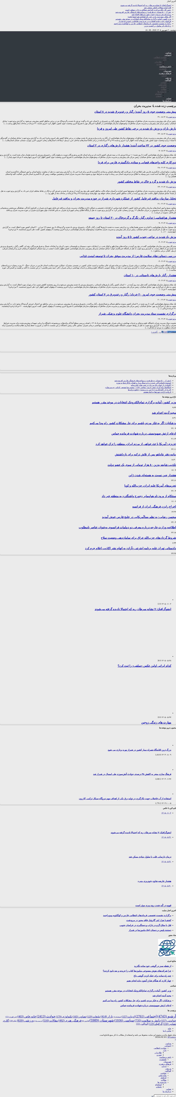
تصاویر (168, 98)
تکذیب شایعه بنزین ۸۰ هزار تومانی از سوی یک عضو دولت (142, 464)
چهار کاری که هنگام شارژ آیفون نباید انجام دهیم (149, 980)
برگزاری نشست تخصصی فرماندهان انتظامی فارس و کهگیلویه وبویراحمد (142, 24)
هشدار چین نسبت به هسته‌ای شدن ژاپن (152, 475)
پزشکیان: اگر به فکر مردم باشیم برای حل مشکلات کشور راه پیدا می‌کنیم (133, 423)
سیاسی (168, 53)
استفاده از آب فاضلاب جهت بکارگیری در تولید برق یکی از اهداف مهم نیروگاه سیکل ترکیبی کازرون (125, 798)
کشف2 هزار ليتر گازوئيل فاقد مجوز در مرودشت (148, 920)
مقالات (163, 89)
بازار (164, 60)
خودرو (159, 64)
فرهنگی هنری (69, 1020)
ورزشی (168, 78)
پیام (13, 1021)
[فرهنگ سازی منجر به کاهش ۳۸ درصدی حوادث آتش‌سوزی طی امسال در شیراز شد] (161, 770)
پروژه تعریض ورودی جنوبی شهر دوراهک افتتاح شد (151, 14)
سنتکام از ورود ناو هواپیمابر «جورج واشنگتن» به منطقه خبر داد (139, 496)
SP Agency (172, 1037)
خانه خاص (162, 85)
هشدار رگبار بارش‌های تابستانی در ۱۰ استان (150, 275)
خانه (169, 1028)
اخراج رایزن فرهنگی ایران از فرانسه (154, 506)
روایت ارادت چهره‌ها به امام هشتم (157, 392)
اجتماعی (168, 55)
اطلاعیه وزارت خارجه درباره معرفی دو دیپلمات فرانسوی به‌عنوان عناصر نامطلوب (127, 527)
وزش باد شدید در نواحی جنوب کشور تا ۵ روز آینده (146, 236)
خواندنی (163, 82)
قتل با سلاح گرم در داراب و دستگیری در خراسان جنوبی (145, 925)
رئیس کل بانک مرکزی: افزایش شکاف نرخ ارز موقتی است (148, 10)
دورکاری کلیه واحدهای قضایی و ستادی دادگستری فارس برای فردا (137, 162)
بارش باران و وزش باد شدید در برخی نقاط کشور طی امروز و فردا (136, 128)
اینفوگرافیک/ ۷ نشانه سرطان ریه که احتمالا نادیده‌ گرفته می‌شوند (145, 5)
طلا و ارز (158, 62)
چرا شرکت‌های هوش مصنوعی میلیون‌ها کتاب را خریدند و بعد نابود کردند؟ (137, 971)
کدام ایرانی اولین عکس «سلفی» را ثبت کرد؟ (144, 665)
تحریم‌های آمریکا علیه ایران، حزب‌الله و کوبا (150, 485)
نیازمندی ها (162, 92)
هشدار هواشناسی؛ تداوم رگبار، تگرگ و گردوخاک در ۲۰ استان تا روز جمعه (132, 217)
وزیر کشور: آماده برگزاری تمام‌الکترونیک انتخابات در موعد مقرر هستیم (143, 19)
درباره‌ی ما (167, 101)
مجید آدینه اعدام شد (164, 412)
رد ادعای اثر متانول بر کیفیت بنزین (157, 26)
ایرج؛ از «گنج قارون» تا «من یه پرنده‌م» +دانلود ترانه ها (149, 390)
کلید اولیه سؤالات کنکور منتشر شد (157, 8)
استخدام (158, 94)
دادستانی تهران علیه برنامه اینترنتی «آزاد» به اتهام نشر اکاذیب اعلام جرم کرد (130, 548)
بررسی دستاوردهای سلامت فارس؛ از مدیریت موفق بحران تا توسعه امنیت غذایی (128, 256)
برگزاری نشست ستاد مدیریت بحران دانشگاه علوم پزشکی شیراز (137, 313)
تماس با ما (167, 1031)
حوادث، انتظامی (160, 57)
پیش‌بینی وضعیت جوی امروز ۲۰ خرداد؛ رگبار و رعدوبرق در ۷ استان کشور (132, 294)
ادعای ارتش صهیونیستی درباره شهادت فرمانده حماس (143, 433)
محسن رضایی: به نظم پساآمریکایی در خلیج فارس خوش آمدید (139, 517)
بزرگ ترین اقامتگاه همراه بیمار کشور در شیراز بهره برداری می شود (139, 750)
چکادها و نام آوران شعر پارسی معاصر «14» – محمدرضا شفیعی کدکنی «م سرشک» (138, 387)
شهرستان (167, 71)
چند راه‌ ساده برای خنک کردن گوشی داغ (152, 976)
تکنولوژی (162, 69)
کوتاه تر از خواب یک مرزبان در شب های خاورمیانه (151, 385)
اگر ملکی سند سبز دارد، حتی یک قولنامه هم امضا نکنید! (149, 17)
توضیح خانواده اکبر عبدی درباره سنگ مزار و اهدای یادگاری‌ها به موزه (143, 383)
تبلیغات (159, 96)
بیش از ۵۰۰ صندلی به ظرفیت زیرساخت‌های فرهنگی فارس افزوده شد (143, 12)
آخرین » (154, 332)
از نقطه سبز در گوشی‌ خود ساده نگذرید (152, 966)
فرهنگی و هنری (165, 73)
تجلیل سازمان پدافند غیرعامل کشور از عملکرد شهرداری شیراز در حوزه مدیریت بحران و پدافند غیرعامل (114, 198)
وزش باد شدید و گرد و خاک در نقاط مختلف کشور (146, 181)
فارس (85, 1021)
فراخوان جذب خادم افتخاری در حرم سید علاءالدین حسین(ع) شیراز (145, 21)
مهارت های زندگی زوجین (156, 722)
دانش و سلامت (165, 66)
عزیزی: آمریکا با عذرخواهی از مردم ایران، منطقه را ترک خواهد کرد (136, 444)
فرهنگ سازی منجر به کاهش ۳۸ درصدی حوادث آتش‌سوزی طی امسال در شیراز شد (132, 774)
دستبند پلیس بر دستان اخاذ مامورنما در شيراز (150, 930)
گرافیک (163, 87)
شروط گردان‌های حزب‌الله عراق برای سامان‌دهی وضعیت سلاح (138, 537)
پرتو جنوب (171, 117)
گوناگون (168, 80)
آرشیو (166, 1016)
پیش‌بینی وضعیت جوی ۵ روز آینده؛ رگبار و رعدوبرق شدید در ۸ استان (135, 111)
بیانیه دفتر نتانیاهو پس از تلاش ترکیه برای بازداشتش (145, 454)
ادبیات (164, 76)
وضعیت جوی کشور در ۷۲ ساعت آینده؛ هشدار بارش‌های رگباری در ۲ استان (131, 145)
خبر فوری (11, 1017)
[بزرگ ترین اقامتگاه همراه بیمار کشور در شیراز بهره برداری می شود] (161, 745)
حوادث (46, 1016)
